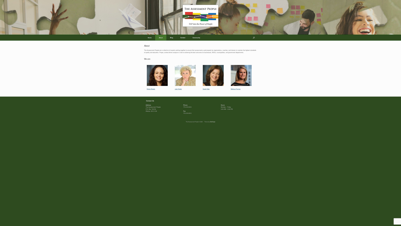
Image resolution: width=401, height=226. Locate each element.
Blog (171, 38)
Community (196, 38)
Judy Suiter (178, 89)
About (161, 38)
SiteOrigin (212, 122)
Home (150, 38)
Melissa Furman (235, 89)
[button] (254, 37)
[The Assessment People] (200, 16)
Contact (182, 38)
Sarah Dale (206, 89)
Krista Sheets (151, 89)
